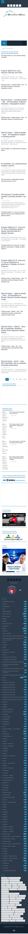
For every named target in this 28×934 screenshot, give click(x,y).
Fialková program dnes (6, 887)
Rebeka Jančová (5, 916)
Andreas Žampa (5, 882)
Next (20, 379)
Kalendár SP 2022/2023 (9, 690)
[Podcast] (14, 560)
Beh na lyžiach (6, 616)
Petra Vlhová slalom (18, 913)
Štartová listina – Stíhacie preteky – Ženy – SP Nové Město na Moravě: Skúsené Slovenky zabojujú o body (14, 296)
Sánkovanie (6, 770)
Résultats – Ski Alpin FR (9, 755)
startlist (5, 807)
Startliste (5, 819)
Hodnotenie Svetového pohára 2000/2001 (14, 662)
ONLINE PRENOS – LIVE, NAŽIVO (11, 729)
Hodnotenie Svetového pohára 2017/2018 (14, 668)
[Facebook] (11, 5)
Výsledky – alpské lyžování (10, 856)
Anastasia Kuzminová (14, 880)
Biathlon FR (6, 626)
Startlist (5, 804)
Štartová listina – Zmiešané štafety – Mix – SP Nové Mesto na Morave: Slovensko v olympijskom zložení (14, 102)
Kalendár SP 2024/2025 (9, 692)
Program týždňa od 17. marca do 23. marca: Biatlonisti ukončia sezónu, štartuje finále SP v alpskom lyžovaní (13, 230)
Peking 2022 (6, 734)
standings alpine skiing (9, 797)
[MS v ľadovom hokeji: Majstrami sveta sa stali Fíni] (5, 416)
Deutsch (5, 645)
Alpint (4, 609)
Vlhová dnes (12, 920)
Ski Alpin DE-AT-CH (8, 780)
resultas (5, 741)
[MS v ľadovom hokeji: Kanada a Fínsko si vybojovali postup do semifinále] (5, 463)
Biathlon (5, 618)
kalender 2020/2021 (8, 709)
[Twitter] (17, 5)
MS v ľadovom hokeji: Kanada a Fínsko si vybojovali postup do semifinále (16, 458)
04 (16, 379)
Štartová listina (6, 834)
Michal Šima (12, 898)
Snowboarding (6, 795)
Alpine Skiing (6, 606)
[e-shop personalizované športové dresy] (14, 480)
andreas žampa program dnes (16, 882)
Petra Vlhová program (19, 911)
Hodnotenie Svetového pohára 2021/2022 (14, 675)
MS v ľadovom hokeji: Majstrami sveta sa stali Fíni (16, 412)
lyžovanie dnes (22, 895)
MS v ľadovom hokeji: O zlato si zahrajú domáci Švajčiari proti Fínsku (16, 425)
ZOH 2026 (5, 868)
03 (13, 379)
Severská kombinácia (8, 778)
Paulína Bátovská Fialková (15, 900)
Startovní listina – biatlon (9, 846)
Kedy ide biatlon (5, 889)
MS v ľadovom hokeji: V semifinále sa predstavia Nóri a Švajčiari (17, 442)
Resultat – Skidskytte (8, 746)
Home (3, 48)
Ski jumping (6, 785)
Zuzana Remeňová (20, 920)
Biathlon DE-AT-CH (7, 623)
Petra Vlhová (4, 907)
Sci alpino (5, 773)
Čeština (4, 642)
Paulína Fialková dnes (14, 902)
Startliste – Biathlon (8, 826)
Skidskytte (5, 787)
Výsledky (5, 851)
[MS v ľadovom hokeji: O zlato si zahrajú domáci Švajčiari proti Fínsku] (5, 432)
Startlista (5, 814)
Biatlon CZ (5, 631)
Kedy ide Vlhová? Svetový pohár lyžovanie (10, 893)
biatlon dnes (8, 884)
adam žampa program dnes (14, 878)
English (4, 647)
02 (10, 379)
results (4, 760)
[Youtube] (14, 5)
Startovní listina (7, 841)
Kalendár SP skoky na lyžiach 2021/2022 (13, 697)
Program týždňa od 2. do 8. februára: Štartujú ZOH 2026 (11, 72)
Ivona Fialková (15, 887)
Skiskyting (5, 790)
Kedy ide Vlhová (5, 891)
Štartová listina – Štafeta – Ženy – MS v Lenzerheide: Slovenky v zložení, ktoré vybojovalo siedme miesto (13, 330)
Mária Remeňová (5, 900)
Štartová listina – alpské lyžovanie (11, 836)
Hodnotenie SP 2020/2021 (10, 657)
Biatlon (4, 628)
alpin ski (5, 604)
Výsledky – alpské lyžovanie (10, 858)
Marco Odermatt (5, 898)
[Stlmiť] (21, 524)
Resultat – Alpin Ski (8, 743)
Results (5, 758)
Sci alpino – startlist (8, 775)
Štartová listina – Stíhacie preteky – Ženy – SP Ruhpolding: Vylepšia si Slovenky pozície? (13, 135)
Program (5, 738)
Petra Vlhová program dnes (7, 913)
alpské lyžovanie (5, 880)
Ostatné (5, 731)
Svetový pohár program (6, 918)
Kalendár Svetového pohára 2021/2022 (13, 699)
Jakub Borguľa (23, 887)
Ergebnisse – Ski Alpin (8, 652)
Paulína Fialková (5, 902)
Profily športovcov (7, 736)
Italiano (4, 680)
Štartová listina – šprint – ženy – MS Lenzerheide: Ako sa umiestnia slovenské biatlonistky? (13, 363)
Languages (5, 714)
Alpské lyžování (7, 611)
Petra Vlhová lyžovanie (6, 909)
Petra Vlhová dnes (12, 907)
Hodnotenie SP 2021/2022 (10, 659)
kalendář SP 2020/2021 (9, 685)
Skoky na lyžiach (7, 792)
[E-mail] (8, 5)
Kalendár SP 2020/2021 (9, 682)
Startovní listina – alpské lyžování (11, 843)
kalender (5, 702)
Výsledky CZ (6, 863)
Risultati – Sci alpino (8, 768)
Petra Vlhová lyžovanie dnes (18, 909)
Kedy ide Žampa (5, 895)
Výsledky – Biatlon (7, 861)
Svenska (5, 848)
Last (25, 379)
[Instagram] (20, 5)
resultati (5, 753)
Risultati (5, 765)
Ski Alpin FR (6, 782)
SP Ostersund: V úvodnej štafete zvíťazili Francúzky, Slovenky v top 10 (13, 196)
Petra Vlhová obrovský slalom (8, 911)
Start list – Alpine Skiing (9, 802)
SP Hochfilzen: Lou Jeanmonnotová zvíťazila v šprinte (14, 165)
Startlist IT (5, 812)
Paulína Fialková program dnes (8, 904)
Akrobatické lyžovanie (8, 601)
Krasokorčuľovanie (7, 712)
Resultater (5, 748)
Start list (5, 799)
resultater (5, 751)
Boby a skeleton (7, 633)
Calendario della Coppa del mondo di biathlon (14, 636)
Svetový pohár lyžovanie (15, 916)
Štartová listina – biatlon (9, 839)
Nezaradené (6, 719)
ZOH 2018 (5, 865)
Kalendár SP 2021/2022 (9, 687)
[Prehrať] (4, 524)
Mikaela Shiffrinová (20, 898)
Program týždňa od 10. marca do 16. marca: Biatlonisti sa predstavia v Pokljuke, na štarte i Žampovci (13, 263)
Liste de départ (7, 716)
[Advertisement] (14, 28)
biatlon (3, 884)
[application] (14, 519)
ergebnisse (6, 649)
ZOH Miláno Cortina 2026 (9, 870)
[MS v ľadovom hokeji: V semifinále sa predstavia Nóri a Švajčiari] (5, 448)
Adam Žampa (4, 878)
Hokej (4, 677)
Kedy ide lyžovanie (22, 889)
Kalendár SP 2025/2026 (9, 694)
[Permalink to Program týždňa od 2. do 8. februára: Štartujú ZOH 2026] (14, 61)
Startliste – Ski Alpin (8, 829)
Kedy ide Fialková (13, 889)
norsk (4, 726)
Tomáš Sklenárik (5, 920)
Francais (5, 654)
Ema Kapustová (21, 884)
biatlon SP (15, 884)
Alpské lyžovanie (7, 614)
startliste (5, 824)
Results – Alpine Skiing (9, 763)
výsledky (5, 853)
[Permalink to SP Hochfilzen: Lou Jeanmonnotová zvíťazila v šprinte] (14, 154)
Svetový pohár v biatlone (18, 918)
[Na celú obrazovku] (23, 524)
